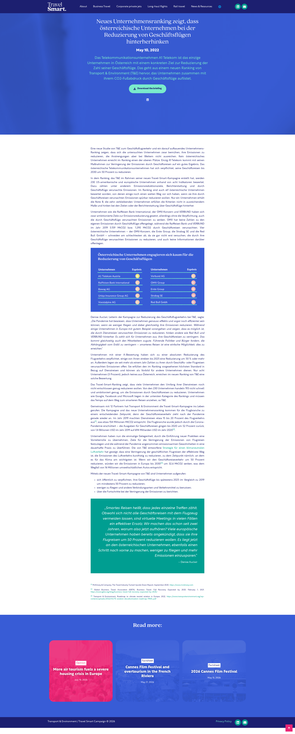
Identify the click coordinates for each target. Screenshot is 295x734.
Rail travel (179, 6)
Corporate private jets (129, 6)
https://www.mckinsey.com (181, 585)
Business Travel (101, 6)
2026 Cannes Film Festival (214, 672)
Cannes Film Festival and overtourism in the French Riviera (147, 672)
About (83, 6)
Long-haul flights (157, 6)
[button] (147, 99)
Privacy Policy (224, 721)
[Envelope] (244, 7)
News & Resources (201, 6)
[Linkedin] (238, 7)
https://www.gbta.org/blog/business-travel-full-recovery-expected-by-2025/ (124, 592)
